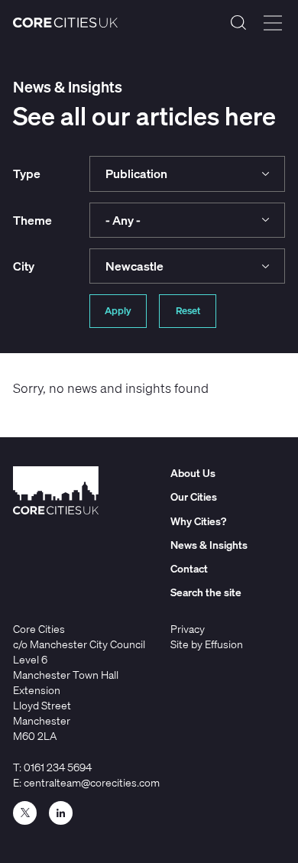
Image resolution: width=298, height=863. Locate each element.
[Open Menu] (273, 23)
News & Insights (209, 544)
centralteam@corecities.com (92, 782)
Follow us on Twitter (25, 813)
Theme (32, 220)
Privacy (187, 628)
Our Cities (193, 496)
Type (26, 173)
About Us (192, 473)
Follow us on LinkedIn (61, 813)
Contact (189, 568)
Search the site (238, 23)
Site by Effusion (206, 644)
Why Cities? (198, 521)
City (23, 266)
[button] (187, 173)
